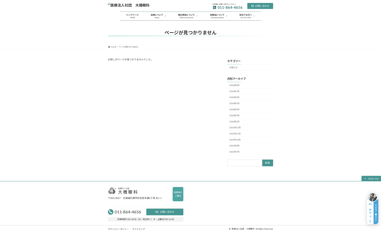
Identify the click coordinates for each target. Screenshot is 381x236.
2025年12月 (235, 127)
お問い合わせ (262, 5)
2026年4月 (234, 109)
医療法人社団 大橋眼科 (243, 229)
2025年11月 (235, 133)
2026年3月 (234, 115)
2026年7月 (234, 91)
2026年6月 (234, 97)
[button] (371, 178)
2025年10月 (235, 139)
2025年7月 (234, 151)
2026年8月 (234, 85)
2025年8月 (234, 146)
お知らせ (233, 67)
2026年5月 (234, 103)
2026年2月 (234, 121)
